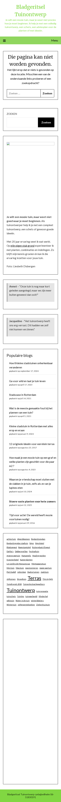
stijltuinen (11, 579)
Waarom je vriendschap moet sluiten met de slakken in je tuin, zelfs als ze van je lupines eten (31, 483)
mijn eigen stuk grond (22, 245)
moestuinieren (31, 568)
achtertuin (11, 539)
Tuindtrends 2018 (14, 584)
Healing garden (39, 556)
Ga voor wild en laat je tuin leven (27, 381)
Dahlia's (10, 551)
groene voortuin (13, 556)
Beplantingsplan (38, 539)
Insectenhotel (13, 560)
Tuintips (20, 596)
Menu (54, 40)
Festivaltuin (34, 551)
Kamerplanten (26, 560)
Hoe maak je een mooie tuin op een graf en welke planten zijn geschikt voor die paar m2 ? (32, 461)
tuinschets (11, 596)
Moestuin (20, 568)
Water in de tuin (23, 600)
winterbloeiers (37, 600)
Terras (34, 578)
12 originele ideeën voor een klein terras (32, 443)
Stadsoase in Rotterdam (22, 394)
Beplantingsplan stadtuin (17, 543)
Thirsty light (48, 579)
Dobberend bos (21, 551)
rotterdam (21, 572)
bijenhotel (39, 543)
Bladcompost (12, 547)
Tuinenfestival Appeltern (34, 584)
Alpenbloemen (23, 539)
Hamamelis (26, 556)
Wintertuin (11, 605)
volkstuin (10, 600)
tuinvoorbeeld (31, 596)
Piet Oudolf (11, 572)
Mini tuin (10, 568)
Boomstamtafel (24, 547)
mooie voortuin (45, 568)
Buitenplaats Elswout (41, 547)
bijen (31, 543)
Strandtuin (21, 579)
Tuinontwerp (21, 590)
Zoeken (12, 113)
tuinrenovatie (42, 591)
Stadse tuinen (33, 572)
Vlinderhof (43, 596)
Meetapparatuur (39, 564)
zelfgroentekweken (26, 605)
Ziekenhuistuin (43, 605)
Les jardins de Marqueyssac (18, 564)
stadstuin (45, 572)
